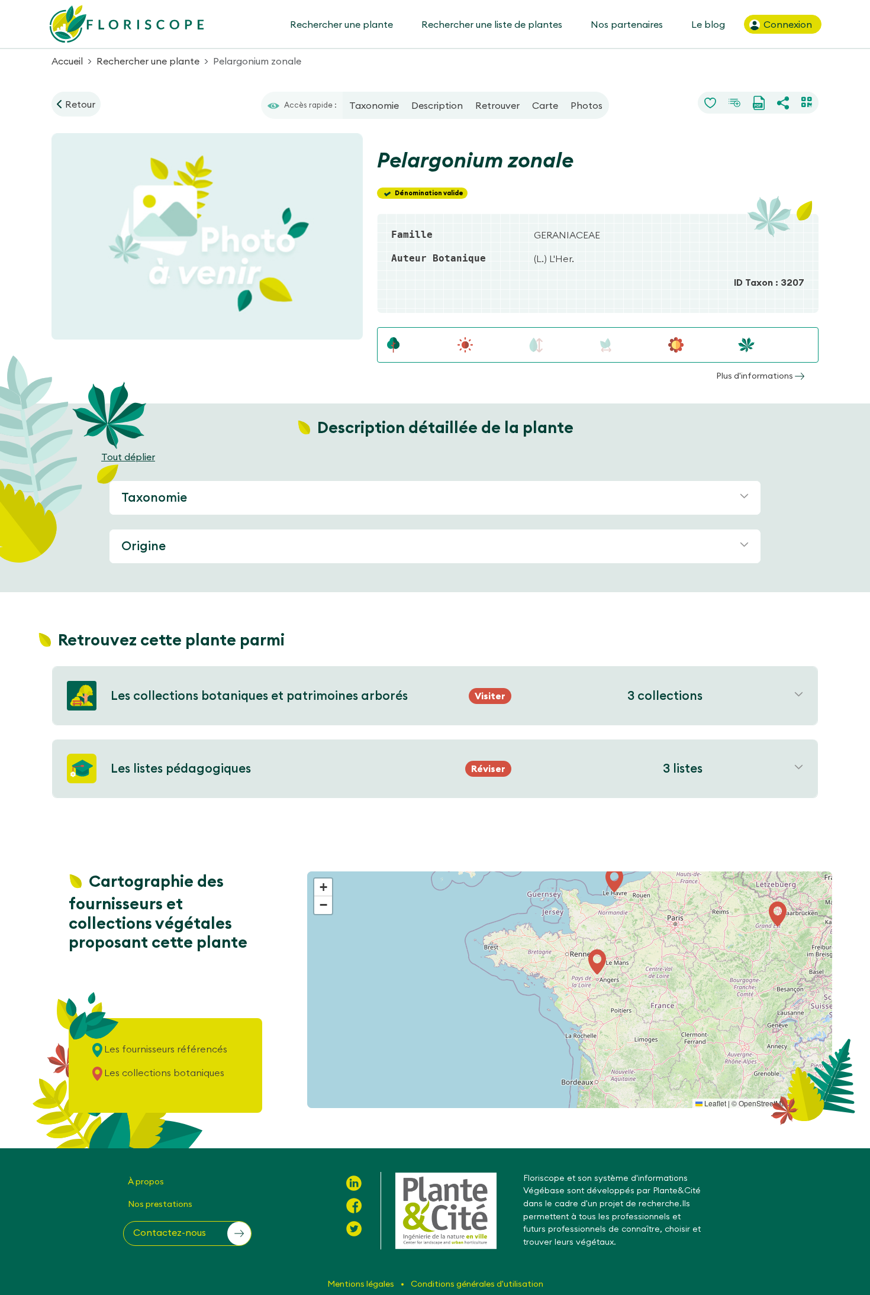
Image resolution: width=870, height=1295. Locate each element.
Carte (545, 105)
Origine (143, 546)
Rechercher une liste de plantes (491, 24)
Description (437, 105)
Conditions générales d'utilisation (477, 1283)
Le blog (708, 24)
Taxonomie (374, 105)
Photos (586, 105)
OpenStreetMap (764, 1103)
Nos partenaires (627, 24)
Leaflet (714, 1103)
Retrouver (497, 105)
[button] (778, 914)
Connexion (786, 24)
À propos (146, 1181)
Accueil (67, 61)
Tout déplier (128, 457)
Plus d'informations (755, 375)
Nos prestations (160, 1204)
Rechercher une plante (341, 24)
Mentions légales (361, 1283)
